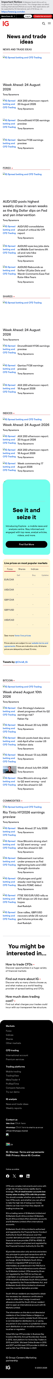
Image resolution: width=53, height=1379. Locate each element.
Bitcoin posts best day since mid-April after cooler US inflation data (34, 741)
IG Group (10, 1357)
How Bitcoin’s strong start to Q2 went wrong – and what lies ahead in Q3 (32, 781)
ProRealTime (12, 1083)
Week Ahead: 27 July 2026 (32, 828)
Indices (7, 412)
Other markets (13, 1043)
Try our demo (13, 1091)
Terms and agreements (32, 1152)
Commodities (11, 800)
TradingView (12, 1075)
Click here (20, 1123)
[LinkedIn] (28, 1176)
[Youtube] (21, 1176)
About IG (25, 1155)
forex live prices (23, 635)
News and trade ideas (17, 1104)
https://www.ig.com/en (13, 11)
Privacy (16, 1155)
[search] (44, 23)
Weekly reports (14, 1108)
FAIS (8, 1155)
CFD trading (12, 1050)
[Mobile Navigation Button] (49, 23)
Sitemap (14, 1152)
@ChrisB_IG (21, 662)
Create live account (42, 16)
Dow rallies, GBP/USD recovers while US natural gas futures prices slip (32, 915)
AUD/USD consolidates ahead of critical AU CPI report (31, 229)
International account (17, 1055)
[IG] (6, 23)
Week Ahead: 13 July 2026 (32, 754)
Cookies (36, 1155)
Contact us (11, 1119)
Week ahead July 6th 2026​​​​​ (33, 767)
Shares (8, 296)
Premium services (15, 1059)
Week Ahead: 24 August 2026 (26, 425)
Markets (10, 1026)
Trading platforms (15, 1066)
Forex (7, 167)
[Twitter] (14, 1176)
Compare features (15, 1087)
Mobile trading (13, 1071)
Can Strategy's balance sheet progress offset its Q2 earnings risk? (34, 711)
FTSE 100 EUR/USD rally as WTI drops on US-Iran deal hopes (33, 898)
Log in (28, 16)
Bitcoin (8, 680)
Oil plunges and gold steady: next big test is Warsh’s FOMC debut (30, 881)
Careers (21, 1357)
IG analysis (11, 1099)
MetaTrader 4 (13, 1079)
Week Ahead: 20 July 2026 (33, 724)
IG (7, 1152)
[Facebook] (7, 1176)
